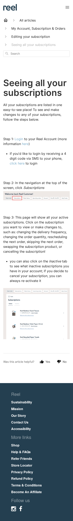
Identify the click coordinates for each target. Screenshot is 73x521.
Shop (15, 445)
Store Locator (21, 465)
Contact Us (19, 422)
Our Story (18, 415)
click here (17, 163)
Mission (17, 408)
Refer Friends (21, 458)
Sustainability (21, 402)
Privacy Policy (22, 472)
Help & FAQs (21, 452)
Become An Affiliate (26, 492)
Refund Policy (22, 478)
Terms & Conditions (26, 485)
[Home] (5, 20)
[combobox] (36, 53)
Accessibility (21, 428)
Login (19, 139)
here (25, 144)
